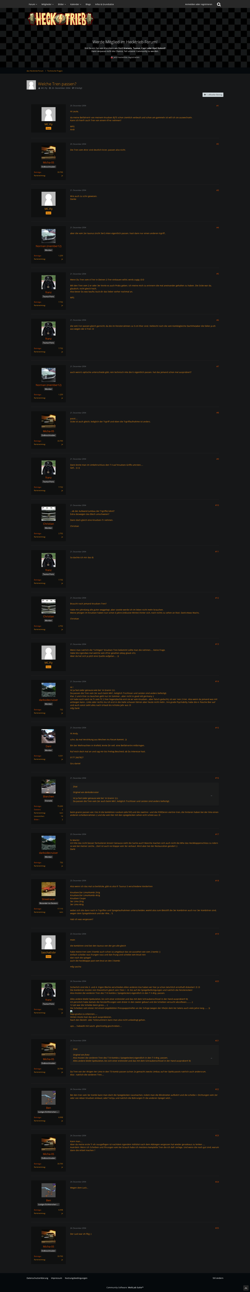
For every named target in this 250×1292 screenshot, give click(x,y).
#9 (217, 459)
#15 (217, 727)
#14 (217, 681)
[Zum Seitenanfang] (246, 1288)
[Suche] (218, 4)
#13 (217, 644)
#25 (217, 1228)
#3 (217, 190)
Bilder (36, 819)
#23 (217, 1135)
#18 (217, 880)
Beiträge (37, 172)
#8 (217, 412)
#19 (217, 933)
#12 (217, 597)
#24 (217, 1181)
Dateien (37, 809)
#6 (217, 320)
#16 (217, 778)
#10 (217, 505)
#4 (217, 227)
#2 (217, 144)
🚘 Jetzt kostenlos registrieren (125, 57)
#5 (217, 273)
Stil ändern (218, 1278)
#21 (217, 1040)
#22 (217, 1089)
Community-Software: (125, 1287)
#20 (217, 981)
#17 (217, 834)
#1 (217, 105)
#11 (217, 551)
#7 (217, 366)
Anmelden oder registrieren (198, 4)
